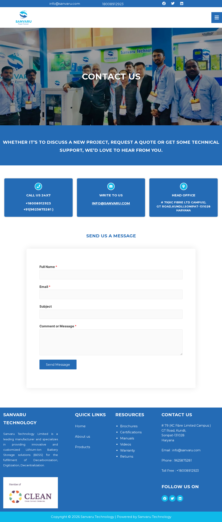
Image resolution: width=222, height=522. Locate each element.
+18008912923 (187, 471)
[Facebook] (163, 3)
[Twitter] (172, 3)
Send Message (58, 364)
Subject (45, 306)
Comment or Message (58, 326)
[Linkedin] (181, 3)
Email (45, 287)
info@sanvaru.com (111, 203)
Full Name (48, 267)
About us (82, 436)
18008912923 (113, 4)
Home (80, 426)
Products (82, 447)
